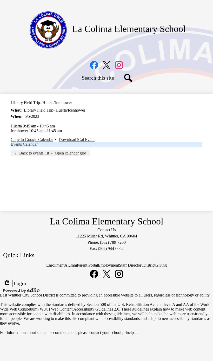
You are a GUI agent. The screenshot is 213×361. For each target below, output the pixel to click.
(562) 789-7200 (113, 242)
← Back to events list (31, 153)
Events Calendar (24, 144)
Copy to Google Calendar (32, 139)
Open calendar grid (70, 153)
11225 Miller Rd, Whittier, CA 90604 (106, 236)
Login (14, 283)
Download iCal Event (77, 139)
